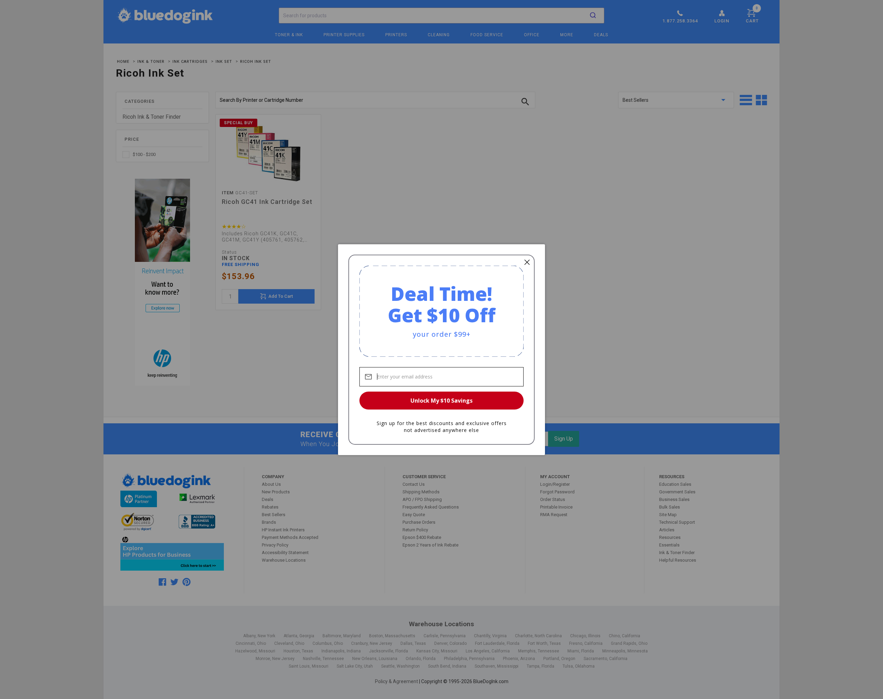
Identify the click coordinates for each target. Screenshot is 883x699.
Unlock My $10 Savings (441, 400)
